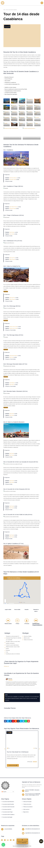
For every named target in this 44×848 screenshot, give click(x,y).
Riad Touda (11, 415)
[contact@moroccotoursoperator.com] (23, 829)
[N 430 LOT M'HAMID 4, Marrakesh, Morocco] (23, 791)
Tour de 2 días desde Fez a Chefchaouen (17, 752)
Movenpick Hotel (12, 179)
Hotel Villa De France (13, 206)
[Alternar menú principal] (42, 3)
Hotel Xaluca (11, 384)
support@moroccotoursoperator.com (32, 832)
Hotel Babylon (12, 382)
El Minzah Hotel (12, 208)
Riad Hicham (12, 232)
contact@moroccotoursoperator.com (32, 828)
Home (4, 9)
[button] (5, 721)
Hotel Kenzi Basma (13, 177)
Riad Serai (11, 357)
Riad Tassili (12, 413)
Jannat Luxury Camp (13, 326)
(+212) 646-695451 (8, 829)
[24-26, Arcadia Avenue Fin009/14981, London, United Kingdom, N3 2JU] (23, 794)
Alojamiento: (7, 174)
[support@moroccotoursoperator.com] (23, 833)
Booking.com (6, 666)
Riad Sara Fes (12, 257)
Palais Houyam (12, 259)
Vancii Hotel (11, 234)
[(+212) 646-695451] (2, 829)
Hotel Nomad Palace (13, 355)
